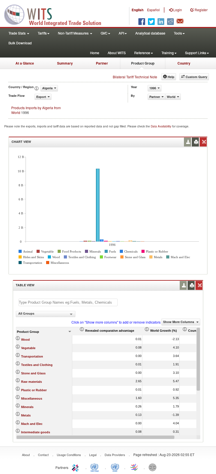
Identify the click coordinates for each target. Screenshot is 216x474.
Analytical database (150, 33)
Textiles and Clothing (37, 365)
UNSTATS (115, 467)
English (137, 9)
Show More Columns (179, 322)
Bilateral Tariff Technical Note (135, 76)
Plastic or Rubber (34, 390)
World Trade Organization (134, 467)
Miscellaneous (31, 398)
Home (94, 52)
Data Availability (161, 126)
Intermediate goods (35, 432)
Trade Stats (17, 33)
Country (183, 63)
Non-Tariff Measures (73, 33)
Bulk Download (20, 42)
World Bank (153, 467)
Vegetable (28, 348)
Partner (102, 63)
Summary (65, 63)
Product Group (142, 63)
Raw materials (31, 381)
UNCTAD (95, 467)
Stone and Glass (33, 373)
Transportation (32, 356)
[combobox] (45, 314)
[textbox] (68, 302)
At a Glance (24, 63)
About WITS (117, 52)
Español (153, 9)
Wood (25, 339)
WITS (56, 14)
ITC (76, 467)
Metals (26, 415)
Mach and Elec (31, 423)
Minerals (27, 407)
